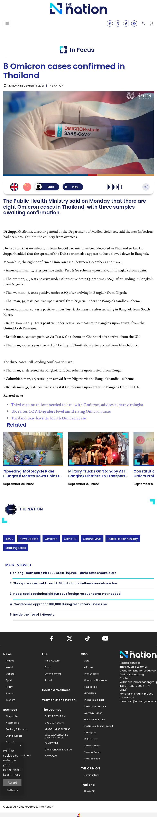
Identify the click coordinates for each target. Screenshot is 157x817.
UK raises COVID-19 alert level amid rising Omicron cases (61, 411)
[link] (33, 462)
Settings (12, 790)
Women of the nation (59, 700)
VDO (84, 654)
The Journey (52, 710)
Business (10, 710)
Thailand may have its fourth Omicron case (48, 417)
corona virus (92, 539)
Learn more (11, 774)
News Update (29, 539)
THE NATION (55, 86)
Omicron (51, 539)
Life (45, 654)
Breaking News (16, 548)
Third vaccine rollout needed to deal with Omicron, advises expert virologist (77, 404)
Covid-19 (70, 539)
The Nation (46, 807)
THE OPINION (90, 768)
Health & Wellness (56, 690)
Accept (12, 782)
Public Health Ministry (123, 539)
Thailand (88, 785)
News (7, 654)
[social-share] (110, 23)
